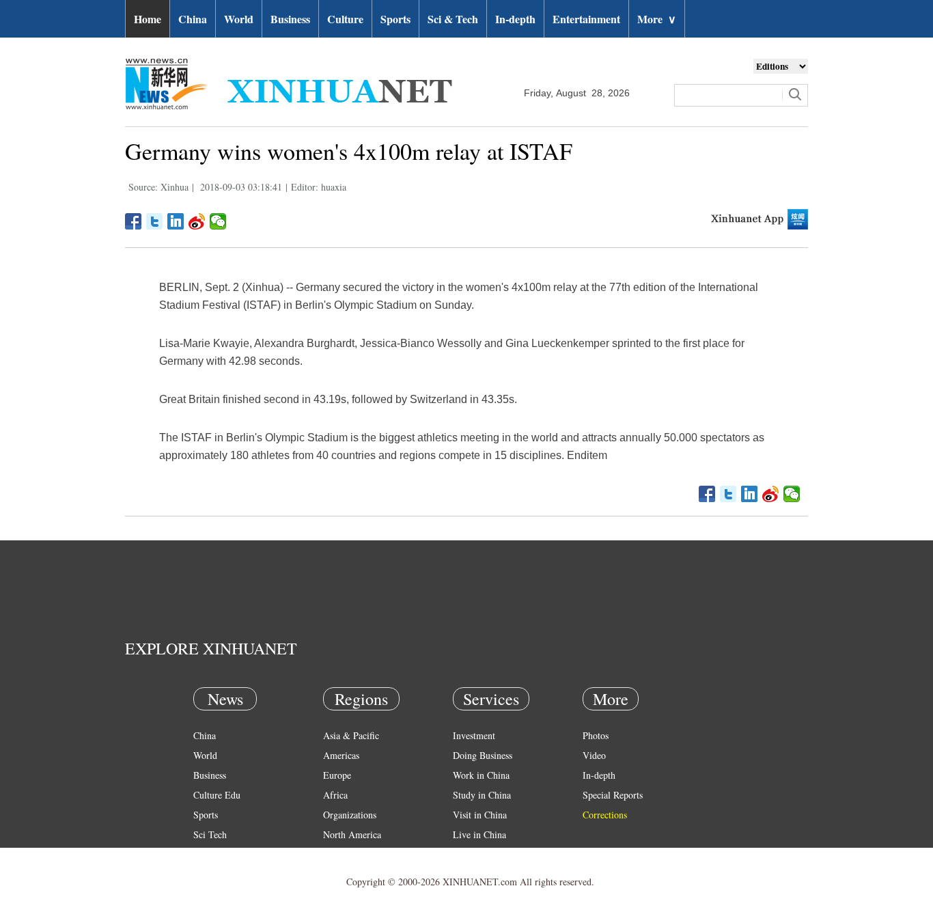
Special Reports (613, 794)
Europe (337, 775)
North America (352, 834)
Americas (341, 755)
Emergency (475, 854)
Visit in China (480, 814)
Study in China (482, 794)
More (656, 19)
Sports (395, 19)
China (192, 19)
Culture (345, 19)
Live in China (479, 834)
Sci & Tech (453, 19)
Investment (474, 735)
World (238, 19)
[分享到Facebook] (133, 221)
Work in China (481, 775)
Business (290, 19)
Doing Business (482, 755)
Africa (335, 794)
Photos (596, 735)
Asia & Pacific (351, 735)
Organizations (349, 814)
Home (147, 19)
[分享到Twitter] (154, 221)
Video (594, 755)
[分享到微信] (218, 221)
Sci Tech (210, 834)
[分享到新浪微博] (197, 221)
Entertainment (586, 19)
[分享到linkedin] (175, 221)
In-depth (515, 19)
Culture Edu (216, 794)
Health (206, 854)
